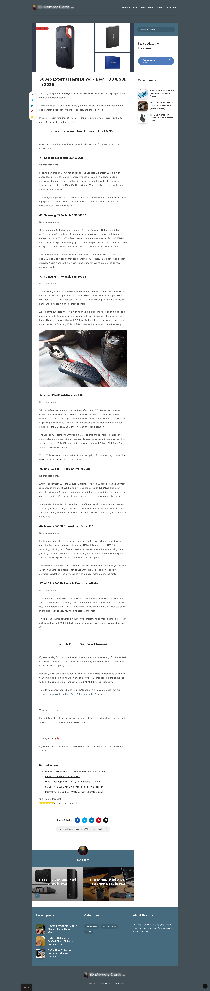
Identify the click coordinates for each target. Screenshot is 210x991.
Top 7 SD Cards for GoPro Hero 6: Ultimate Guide (161, 118)
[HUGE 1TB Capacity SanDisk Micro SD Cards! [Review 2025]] (40, 941)
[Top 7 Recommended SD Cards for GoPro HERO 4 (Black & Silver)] (143, 106)
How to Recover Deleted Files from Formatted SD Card (162, 93)
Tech (88, 931)
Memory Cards (129, 7)
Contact (171, 7)
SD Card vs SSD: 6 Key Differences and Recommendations (75, 787)
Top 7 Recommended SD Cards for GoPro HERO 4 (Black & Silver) (162, 105)
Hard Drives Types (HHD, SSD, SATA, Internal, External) (73, 781)
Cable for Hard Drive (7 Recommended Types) (78, 694)
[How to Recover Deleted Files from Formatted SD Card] (143, 94)
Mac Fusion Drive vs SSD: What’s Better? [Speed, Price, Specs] (77, 771)
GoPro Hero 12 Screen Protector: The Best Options (60, 953)
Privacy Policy (104, 983)
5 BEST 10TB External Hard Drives (62, 776)
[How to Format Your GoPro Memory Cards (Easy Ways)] (40, 929)
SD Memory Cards (152, 925)
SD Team (83, 860)
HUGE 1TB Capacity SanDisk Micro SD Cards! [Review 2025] (61, 941)
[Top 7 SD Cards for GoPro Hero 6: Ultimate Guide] (143, 118)
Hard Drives (147, 7)
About (160, 7)
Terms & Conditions (117, 983)
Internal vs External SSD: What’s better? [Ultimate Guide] (74, 792)
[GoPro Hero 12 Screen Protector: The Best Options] (40, 953)
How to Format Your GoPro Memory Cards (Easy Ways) (62, 929)
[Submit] (172, 29)
